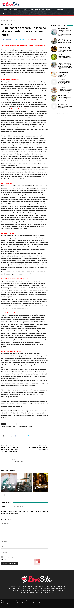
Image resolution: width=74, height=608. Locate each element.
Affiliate (18, 603)
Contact (35, 603)
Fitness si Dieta (62, 71)
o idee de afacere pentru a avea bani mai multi (14, 426)
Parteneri (11, 601)
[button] (70, 11)
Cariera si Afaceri (10, 20)
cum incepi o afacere (23, 424)
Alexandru (4, 506)
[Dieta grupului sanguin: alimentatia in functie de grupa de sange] (54, 98)
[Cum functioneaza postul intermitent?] (54, 106)
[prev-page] (2, 495)
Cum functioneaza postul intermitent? (65, 107)
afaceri (9, 424)
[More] (41, 39)
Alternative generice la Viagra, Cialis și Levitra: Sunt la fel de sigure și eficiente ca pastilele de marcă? (9, 487)
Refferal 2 (41, 603)
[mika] (7, 460)
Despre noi (4, 601)
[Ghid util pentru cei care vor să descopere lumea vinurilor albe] (54, 57)
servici (30, 426)
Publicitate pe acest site (7, 603)
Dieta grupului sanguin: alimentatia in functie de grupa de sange (65, 99)
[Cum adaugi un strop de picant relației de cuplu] (24, 482)
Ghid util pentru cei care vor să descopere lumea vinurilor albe (64, 57)
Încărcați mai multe (61, 113)
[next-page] (5, 495)
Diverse (60, 54)
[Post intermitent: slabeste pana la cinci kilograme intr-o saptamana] (54, 74)
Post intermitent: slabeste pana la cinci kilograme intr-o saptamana (64, 74)
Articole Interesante (40, 484)
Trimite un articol (26, 603)
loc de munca (34, 424)
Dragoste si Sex (9, 483)
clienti (14, 424)
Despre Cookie (20, 601)
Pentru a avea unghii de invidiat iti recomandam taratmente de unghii (9, 449)
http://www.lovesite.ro (17, 461)
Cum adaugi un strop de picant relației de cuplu (24, 489)
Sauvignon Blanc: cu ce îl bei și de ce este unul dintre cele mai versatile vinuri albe (40, 488)
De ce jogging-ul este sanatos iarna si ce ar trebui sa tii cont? (64, 83)
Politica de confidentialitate (33, 601)
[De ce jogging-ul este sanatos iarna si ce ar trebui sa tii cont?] (54, 82)
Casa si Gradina (62, 61)
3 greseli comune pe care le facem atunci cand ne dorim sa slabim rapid (65, 91)
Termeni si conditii (48, 601)
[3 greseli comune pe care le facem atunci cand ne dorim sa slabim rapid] (54, 90)
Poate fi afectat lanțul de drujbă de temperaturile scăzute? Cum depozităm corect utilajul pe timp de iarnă (65, 66)
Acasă (3, 20)
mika (13, 459)
